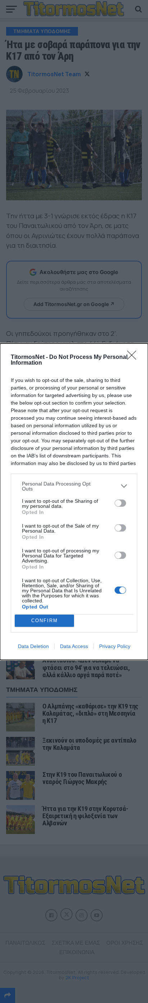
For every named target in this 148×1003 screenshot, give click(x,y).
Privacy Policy (114, 646)
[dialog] (74, 501)
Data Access (74, 646)
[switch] (120, 503)
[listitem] (74, 486)
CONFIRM (44, 620)
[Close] (134, 357)
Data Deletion (33, 646)
